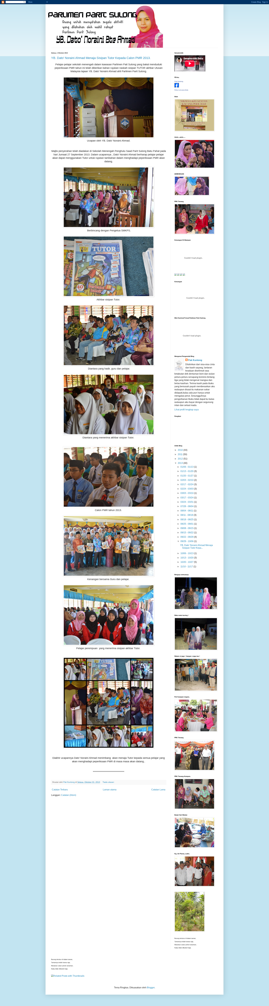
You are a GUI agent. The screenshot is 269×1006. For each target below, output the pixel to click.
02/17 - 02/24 (187, 484)
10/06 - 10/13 (187, 553)
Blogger (151, 987)
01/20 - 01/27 (187, 476)
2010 (180, 450)
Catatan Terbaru (60, 789)
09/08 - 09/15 (187, 528)
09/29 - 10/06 (187, 541)
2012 (180, 459)
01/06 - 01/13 (187, 467)
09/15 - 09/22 (187, 532)
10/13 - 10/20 (187, 557)
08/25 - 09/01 (187, 524)
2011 (180, 454)
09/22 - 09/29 (187, 537)
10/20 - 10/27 (187, 562)
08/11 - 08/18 (187, 515)
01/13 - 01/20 (187, 471)
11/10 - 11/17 (186, 566)
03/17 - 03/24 (187, 497)
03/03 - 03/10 (187, 493)
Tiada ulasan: (109, 782)
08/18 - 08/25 (187, 519)
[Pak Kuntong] (176, 86)
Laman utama (109, 789)
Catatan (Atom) (68, 795)
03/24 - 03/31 (187, 502)
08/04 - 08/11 (187, 510)
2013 (180, 463)
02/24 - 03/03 (187, 489)
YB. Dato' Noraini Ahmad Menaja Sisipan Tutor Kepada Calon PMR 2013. (101, 58)
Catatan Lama (158, 789)
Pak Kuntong (178, 81)
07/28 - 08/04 (187, 506)
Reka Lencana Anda (181, 90)
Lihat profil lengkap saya (186, 409)
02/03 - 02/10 (187, 480)
